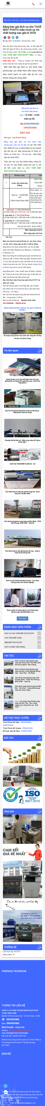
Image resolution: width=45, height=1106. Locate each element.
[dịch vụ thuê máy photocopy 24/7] (22, 796)
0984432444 (27, 728)
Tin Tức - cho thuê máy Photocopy (26, 20)
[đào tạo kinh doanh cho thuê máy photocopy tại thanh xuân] (22, 904)
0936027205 (26, 731)
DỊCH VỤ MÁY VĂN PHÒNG (15, 647)
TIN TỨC (7, 20)
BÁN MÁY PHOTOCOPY (13, 642)
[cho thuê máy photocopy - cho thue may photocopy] (8, 4)
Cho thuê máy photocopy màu (23, 1095)
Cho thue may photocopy (28, 1097)
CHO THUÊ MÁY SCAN (13, 638)
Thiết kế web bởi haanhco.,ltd (22, 1103)
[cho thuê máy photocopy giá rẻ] (22, 852)
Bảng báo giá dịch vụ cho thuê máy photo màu (29, 111)
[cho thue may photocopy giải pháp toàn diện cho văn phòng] (22, 776)
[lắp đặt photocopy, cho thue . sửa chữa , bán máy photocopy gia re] (22, 829)
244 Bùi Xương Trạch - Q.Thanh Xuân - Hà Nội (24, 1016)
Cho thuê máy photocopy (18, 1092)
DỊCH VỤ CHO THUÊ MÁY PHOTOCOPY (19, 633)
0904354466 (8, 725)
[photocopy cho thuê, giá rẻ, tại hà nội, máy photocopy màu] (22, 879)
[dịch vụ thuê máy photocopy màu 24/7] (22, 926)
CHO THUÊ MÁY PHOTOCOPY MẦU (15, 1033)
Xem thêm (22, 618)
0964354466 (26, 722)
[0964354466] (5, 1086)
